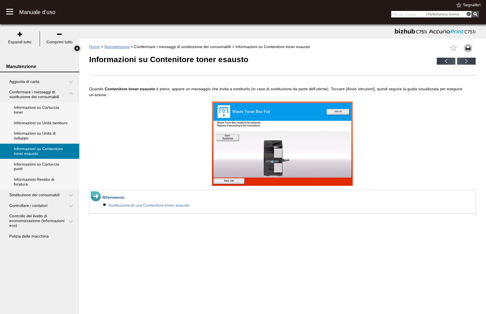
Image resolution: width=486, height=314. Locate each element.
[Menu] (12, 12)
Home (94, 46)
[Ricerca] (475, 14)
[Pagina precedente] (446, 63)
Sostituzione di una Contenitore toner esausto (149, 205)
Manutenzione (117, 46)
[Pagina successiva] (466, 63)
